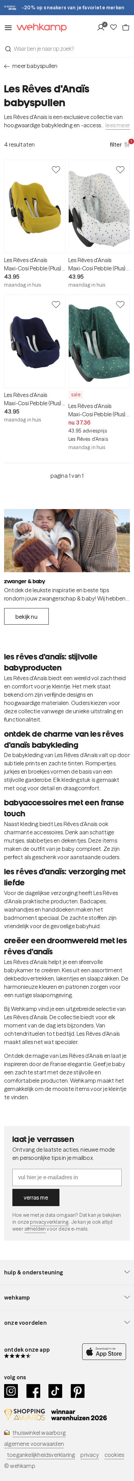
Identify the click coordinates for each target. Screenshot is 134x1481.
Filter (120, 144)
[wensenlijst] (115, 27)
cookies (114, 1454)
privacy (89, 1454)
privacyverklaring (49, 1222)
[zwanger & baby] (67, 540)
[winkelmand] (126, 27)
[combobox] (67, 48)
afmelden (35, 1229)
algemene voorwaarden (34, 1443)
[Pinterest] (78, 1391)
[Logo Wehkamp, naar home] (39, 27)
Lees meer (117, 125)
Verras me (36, 1197)
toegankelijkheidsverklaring (41, 1454)
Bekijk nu (26, 616)
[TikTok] (55, 1391)
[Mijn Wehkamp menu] (103, 27)
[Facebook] (33, 1391)
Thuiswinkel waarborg (39, 1432)
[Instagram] (11, 1391)
